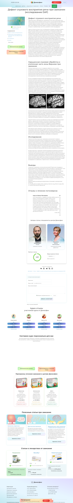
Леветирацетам (56, 453)
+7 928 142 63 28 (51, 490)
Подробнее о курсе (21, 404)
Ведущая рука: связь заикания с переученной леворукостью (56, 427)
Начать (54, 6)
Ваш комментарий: (32, 285)
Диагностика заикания (34, 426)
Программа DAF (10, 495)
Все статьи (10, 42)
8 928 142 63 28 (15, 2)
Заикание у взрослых (14, 426)
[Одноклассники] (44, 268)
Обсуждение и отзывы (12, 497)
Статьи (41, 6)
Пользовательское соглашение (13, 502)
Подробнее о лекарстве (15, 474)
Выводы (9, 40)
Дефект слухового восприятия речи (15, 32)
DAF (50, 6)
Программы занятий (11, 488)
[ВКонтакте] (41, 268)
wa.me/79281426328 (52, 491)
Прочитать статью (16, 438)
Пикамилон (16, 453)
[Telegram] (46, 268)
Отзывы (46, 6)
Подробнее (46, 500)
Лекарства (33, 6)
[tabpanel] (13, 321)
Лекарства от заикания (12, 490)
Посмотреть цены (21, 401)
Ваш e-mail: (30, 283)
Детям (23, 6)
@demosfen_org (51, 493)
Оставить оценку (15, 28)
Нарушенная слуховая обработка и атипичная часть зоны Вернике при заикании (15, 35)
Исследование (11, 38)
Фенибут (36, 453)
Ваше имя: (30, 280)
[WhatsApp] (52, 268)
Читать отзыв (14, 329)
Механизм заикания (11, 491)
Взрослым (18, 6)
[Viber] (49, 268)
